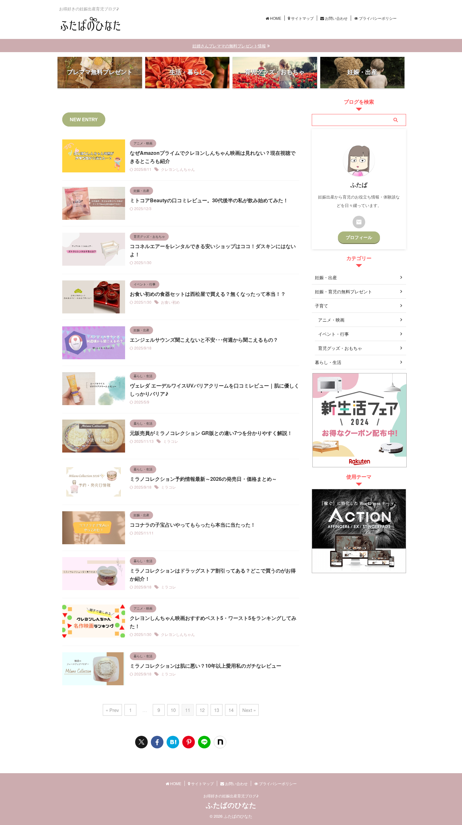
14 (231, 710)
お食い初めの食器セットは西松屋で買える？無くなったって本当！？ (208, 293)
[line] (204, 742)
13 (216, 710)
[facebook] (157, 742)
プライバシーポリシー (377, 18)
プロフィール (359, 237)
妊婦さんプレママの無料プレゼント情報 (229, 46)
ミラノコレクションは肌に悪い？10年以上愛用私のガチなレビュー (205, 665)
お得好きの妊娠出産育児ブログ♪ (231, 795)
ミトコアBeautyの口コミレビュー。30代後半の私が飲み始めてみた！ (209, 200)
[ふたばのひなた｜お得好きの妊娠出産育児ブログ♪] (173, 742)
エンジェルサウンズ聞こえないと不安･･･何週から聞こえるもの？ (204, 339)
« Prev (112, 710)
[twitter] (141, 742)
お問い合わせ (336, 18)
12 (202, 710)
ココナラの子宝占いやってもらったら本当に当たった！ (193, 524)
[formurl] (359, 222)
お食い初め (170, 302)
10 (173, 710)
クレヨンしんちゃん (178, 169)
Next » (249, 710)
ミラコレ (170, 441)
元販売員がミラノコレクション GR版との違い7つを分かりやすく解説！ (211, 433)
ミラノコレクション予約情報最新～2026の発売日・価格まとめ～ (203, 478)
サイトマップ (302, 18)
